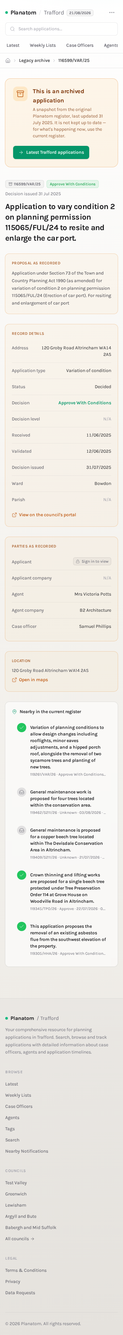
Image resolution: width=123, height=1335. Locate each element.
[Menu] (112, 12)
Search (12, 1140)
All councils (17, 1239)
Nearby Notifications (26, 1151)
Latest (13, 45)
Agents (111, 45)
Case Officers (79, 45)
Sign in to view (95, 561)
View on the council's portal (47, 515)
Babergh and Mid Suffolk (30, 1227)
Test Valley (16, 1183)
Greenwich (16, 1194)
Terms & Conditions (26, 1270)
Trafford (54, 12)
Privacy (12, 1281)
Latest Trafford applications (55, 152)
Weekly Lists (43, 45)
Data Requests (20, 1292)
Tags (10, 1129)
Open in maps (33, 679)
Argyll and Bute (20, 1216)
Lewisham (15, 1205)
